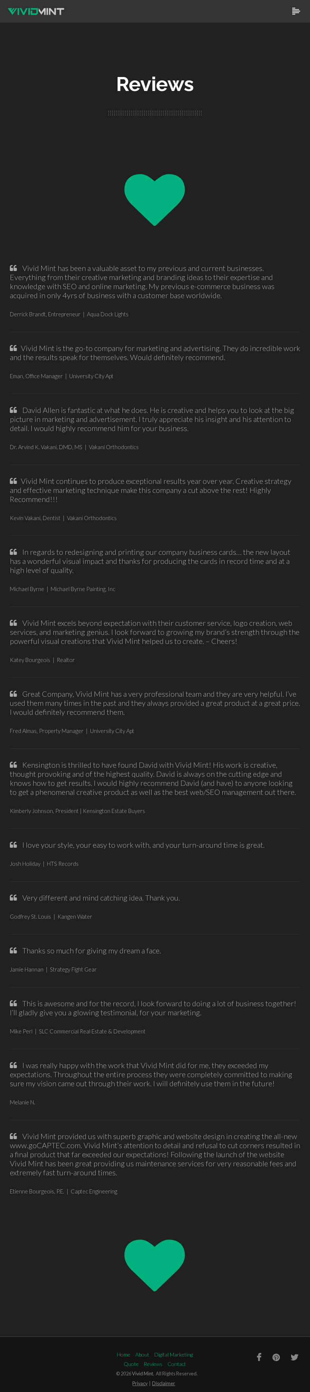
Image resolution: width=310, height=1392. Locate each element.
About (142, 1354)
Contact (176, 1364)
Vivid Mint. (143, 1374)
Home (123, 1354)
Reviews (153, 1364)
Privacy (139, 1383)
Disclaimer (163, 1383)
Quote (131, 1364)
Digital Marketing (173, 1354)
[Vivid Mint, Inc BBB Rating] (26, 1357)
